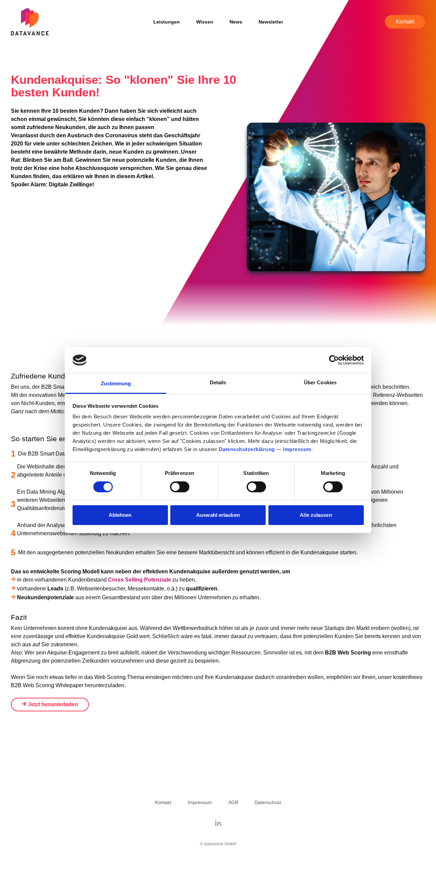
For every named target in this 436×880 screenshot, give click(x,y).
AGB (233, 802)
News (236, 22)
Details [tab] (218, 382)
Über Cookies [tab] (320, 382)
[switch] (179, 486)
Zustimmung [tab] (116, 383)
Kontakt (405, 22)
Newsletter (271, 22)
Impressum (297, 449)
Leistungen (166, 22)
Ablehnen (120, 515)
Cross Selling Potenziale (139, 580)
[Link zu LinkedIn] (218, 823)
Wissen (204, 22)
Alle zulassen (316, 515)
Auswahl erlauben (218, 515)
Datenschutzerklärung (247, 449)
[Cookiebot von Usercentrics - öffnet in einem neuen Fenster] (334, 360)
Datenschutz (267, 802)
